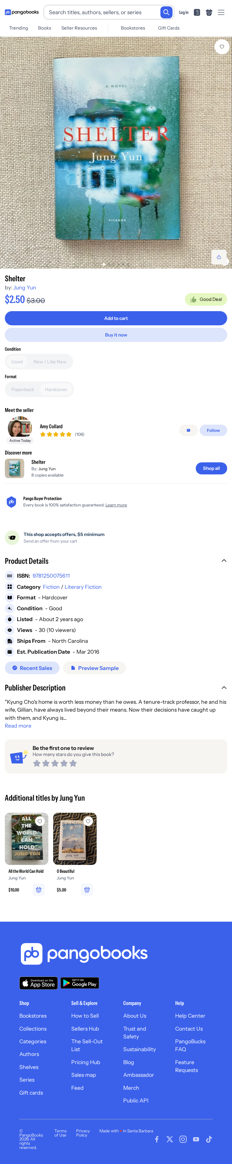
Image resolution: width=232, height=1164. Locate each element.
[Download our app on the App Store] (38, 983)
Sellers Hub (85, 1028)
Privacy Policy (83, 1132)
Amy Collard (51, 426)
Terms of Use (60, 1132)
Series (26, 1079)
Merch (131, 1088)
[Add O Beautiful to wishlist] (88, 821)
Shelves (28, 1067)
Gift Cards (168, 28)
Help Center (190, 1016)
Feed (77, 1088)
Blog (128, 1062)
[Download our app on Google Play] (79, 983)
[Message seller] (188, 430)
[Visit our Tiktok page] (209, 1139)
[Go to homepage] (22, 12)
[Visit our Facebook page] (156, 1139)
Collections (33, 1028)
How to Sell (85, 1016)
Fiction (51, 587)
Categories (32, 1041)
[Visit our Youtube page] (196, 1139)
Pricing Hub (85, 1062)
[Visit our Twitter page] (169, 1139)
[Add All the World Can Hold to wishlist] (40, 821)
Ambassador (138, 1075)
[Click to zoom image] (116, 153)
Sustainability (139, 1049)
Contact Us (189, 1028)
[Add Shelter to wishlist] (222, 46)
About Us (134, 1016)
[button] (116, 561)
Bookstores (133, 28)
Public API (135, 1100)
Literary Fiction (83, 587)
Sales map (83, 1075)
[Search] (166, 12)
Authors (29, 1054)
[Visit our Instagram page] (183, 1139)
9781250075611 (51, 575)
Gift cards (31, 1092)
